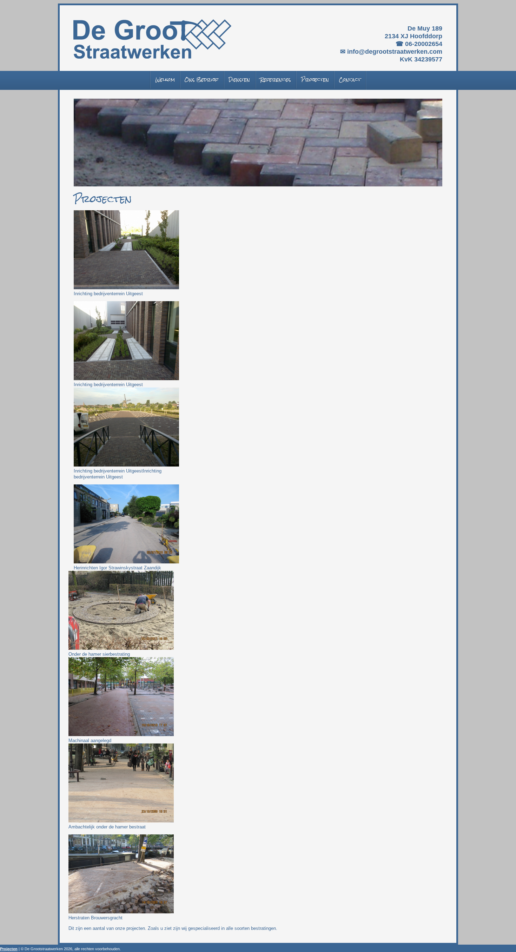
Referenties (275, 80)
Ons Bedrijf (201, 80)
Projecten (315, 80)
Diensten (239, 80)
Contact (350, 80)
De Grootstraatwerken (152, 39)
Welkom (165, 80)
